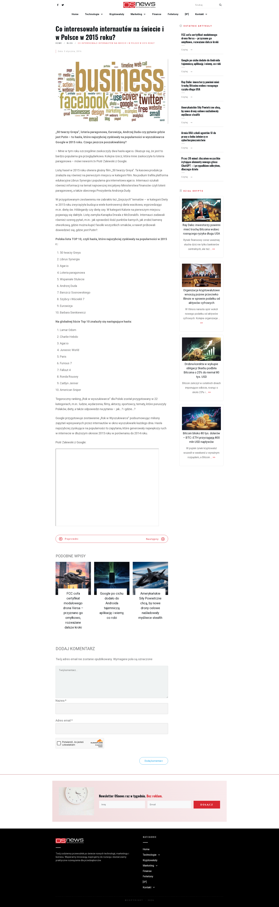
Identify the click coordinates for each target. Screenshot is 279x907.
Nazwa (61, 700)
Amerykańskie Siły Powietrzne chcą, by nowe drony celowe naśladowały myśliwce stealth (201, 111)
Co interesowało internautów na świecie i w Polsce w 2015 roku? (110, 33)
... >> (212, 249)
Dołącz (206, 804)
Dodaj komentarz (154, 760)
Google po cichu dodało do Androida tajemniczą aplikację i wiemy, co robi (201, 62)
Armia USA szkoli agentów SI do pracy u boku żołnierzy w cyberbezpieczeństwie (198, 136)
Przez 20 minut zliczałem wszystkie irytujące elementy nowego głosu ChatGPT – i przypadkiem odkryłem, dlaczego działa (200, 163)
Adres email (64, 720)
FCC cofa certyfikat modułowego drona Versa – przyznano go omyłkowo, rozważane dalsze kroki (199, 38)
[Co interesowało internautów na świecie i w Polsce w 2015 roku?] (112, 91)
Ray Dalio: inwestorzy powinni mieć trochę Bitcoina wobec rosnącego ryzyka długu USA (200, 85)
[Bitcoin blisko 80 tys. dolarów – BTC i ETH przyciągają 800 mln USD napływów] (201, 418)
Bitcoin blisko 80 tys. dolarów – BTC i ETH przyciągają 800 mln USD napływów (201, 437)
